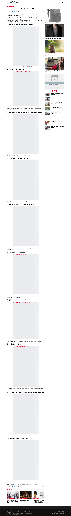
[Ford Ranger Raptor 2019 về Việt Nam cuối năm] (47, 99)
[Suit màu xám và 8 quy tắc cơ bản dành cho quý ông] (47, 104)
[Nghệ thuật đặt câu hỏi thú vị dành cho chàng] (47, 94)
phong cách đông (22, 484)
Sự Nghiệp (23, 2)
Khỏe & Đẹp (37, 2)
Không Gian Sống (45, 2)
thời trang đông (35, 484)
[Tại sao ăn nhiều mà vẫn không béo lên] (26, 495)
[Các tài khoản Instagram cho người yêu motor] (47, 127)
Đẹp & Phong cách (11, 6)
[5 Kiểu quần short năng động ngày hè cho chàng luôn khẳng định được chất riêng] (38, 495)
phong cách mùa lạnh (28, 484)
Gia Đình (53, 2)
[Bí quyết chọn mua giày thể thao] (47, 123)
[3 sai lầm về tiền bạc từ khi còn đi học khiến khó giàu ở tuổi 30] (54, 46)
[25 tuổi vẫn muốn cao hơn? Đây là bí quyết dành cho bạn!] (54, 63)
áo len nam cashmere (12, 484)
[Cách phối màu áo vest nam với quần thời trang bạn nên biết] (13, 495)
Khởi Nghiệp (30, 2)
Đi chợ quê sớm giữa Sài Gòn (56, 107)
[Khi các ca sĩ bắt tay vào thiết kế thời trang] (47, 118)
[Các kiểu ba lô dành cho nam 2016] (54, 15)
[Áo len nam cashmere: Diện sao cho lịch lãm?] (54, 30)
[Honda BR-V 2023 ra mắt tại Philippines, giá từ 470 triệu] (47, 113)
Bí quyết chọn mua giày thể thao (56, 121)
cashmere (18, 484)
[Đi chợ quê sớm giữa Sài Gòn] (47, 109)
